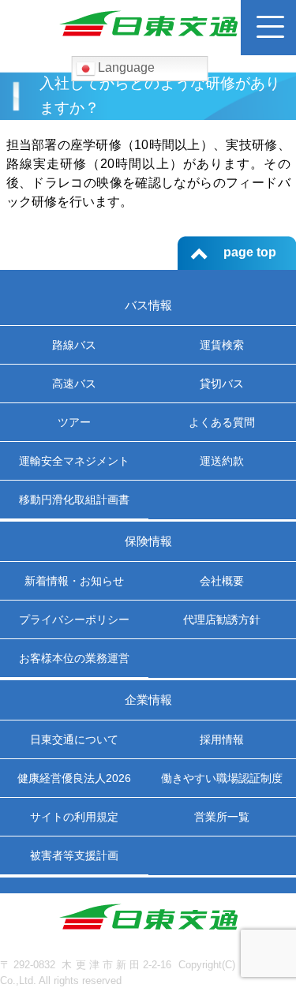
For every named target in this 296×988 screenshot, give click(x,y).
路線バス (74, 345)
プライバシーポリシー (74, 619)
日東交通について (74, 739)
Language (125, 67)
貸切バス (222, 383)
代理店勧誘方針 (221, 619)
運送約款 (222, 461)
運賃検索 (222, 345)
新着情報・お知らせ (74, 580)
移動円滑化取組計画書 (74, 499)
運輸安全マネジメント (74, 461)
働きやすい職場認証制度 (222, 778)
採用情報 (222, 739)
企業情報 (148, 699)
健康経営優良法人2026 (74, 778)
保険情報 (148, 541)
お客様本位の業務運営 (74, 658)
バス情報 (148, 305)
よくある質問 (222, 422)
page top (249, 252)
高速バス (74, 383)
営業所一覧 (221, 816)
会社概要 (222, 580)
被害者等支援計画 (74, 855)
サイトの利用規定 (74, 816)
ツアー (74, 422)
